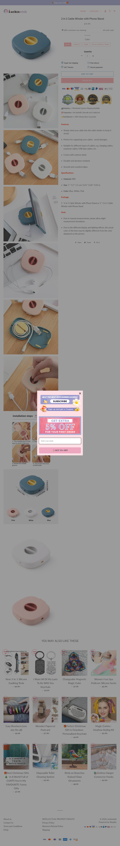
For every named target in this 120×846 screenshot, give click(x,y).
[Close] (80, 393)
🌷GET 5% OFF (60, 450)
